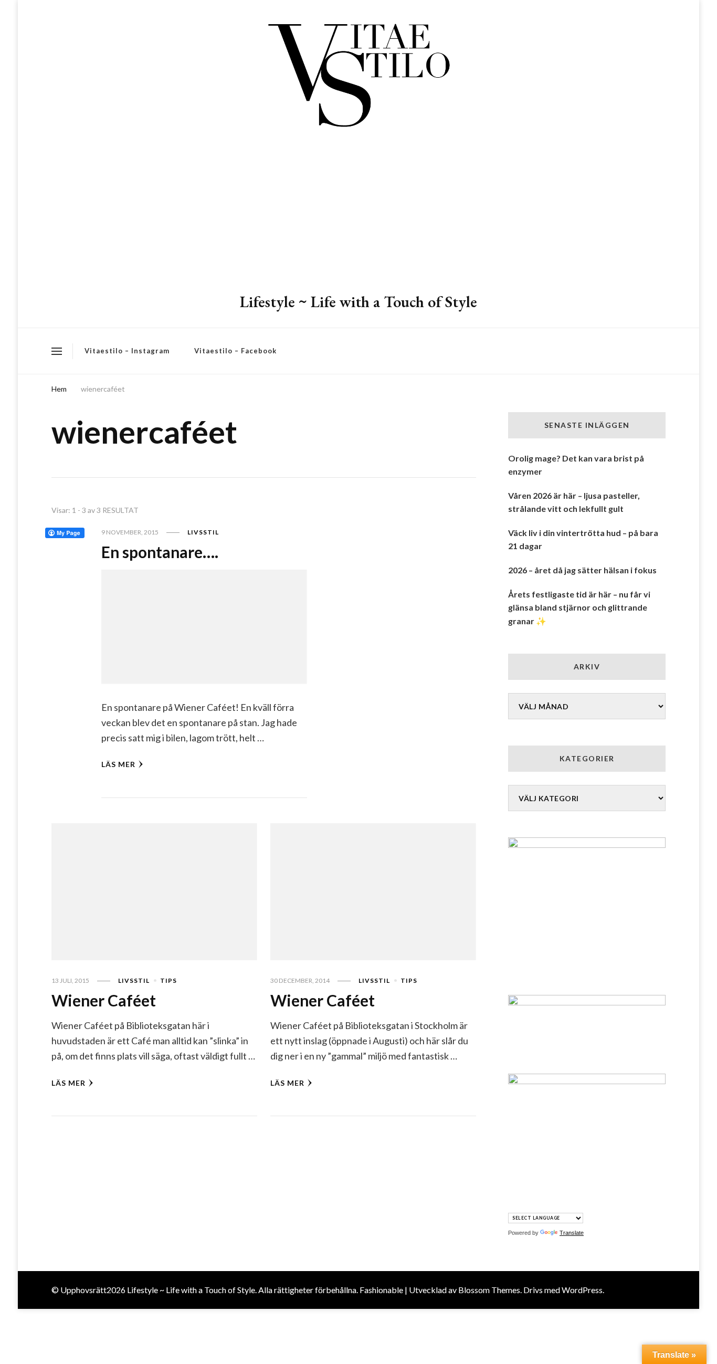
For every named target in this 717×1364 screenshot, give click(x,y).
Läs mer (118, 764)
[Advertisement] (358, 212)
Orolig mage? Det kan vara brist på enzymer (576, 465)
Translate (572, 1233)
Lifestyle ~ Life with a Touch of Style (358, 301)
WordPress (582, 1290)
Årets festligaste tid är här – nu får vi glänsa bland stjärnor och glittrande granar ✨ (579, 607)
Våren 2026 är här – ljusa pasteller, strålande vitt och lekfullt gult (574, 502)
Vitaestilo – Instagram (127, 351)
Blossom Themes (489, 1290)
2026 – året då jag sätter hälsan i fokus (582, 570)
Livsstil (203, 532)
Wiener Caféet (103, 1000)
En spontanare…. (159, 551)
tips (168, 980)
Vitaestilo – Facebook (235, 351)
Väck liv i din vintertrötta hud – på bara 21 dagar (583, 539)
